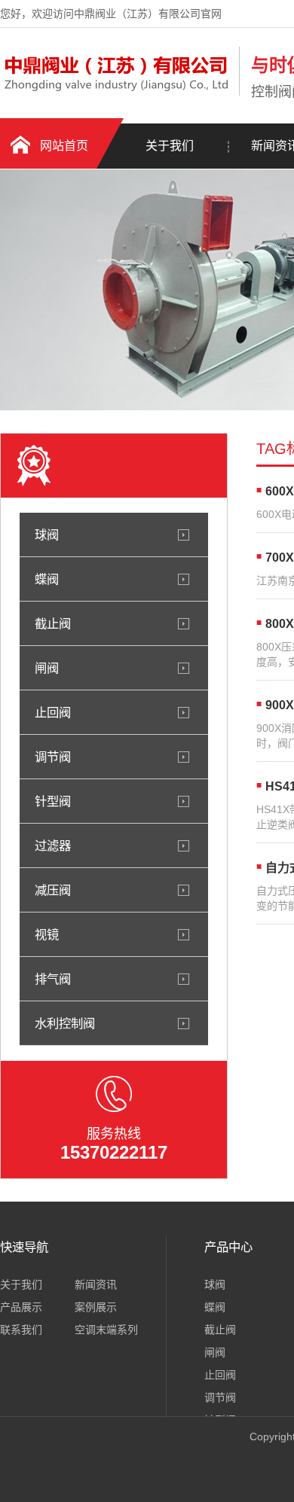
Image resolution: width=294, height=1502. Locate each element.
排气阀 (53, 979)
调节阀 (53, 756)
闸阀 (47, 668)
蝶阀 (47, 579)
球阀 (47, 534)
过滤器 (53, 845)
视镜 (47, 934)
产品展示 (21, 1307)
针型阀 (53, 801)
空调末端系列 (106, 1330)
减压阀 (53, 890)
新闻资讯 (96, 1284)
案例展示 (96, 1307)
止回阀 (53, 712)
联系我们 (21, 1330)
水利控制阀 (65, 1023)
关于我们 (169, 145)
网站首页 (64, 145)
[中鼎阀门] (115, 93)
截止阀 (53, 623)
